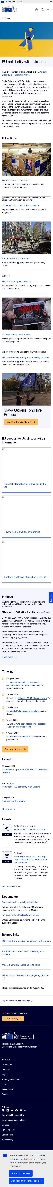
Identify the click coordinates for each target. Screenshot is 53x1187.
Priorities (6, 1069)
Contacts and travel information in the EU (25, 577)
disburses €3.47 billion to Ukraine (32, 698)
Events (5, 1094)
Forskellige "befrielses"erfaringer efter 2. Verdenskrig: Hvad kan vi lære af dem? (30, 859)
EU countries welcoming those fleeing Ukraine (25, 357)
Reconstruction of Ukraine (15, 258)
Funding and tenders (11, 1079)
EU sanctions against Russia (16, 281)
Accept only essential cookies (26, 1180)
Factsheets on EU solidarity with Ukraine (20, 902)
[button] (17, 1001)
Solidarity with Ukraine (13, 801)
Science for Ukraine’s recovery (29, 829)
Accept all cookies (20, 1173)
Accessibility (7, 1139)
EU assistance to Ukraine (14, 180)
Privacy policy (8, 1130)
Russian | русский (22, 75)
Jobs (4, 1084)
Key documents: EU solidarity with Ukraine (20, 915)
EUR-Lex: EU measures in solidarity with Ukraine (26, 941)
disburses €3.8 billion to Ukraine (24, 736)
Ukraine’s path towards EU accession (21, 205)
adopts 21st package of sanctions (25, 711)
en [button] (36, 9)
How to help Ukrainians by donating (22, 532)
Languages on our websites (14, 1120)
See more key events (15, 749)
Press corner (7, 1089)
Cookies (5, 1125)
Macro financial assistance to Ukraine (21, 965)
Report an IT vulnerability (13, 1115)
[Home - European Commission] (9, 8)
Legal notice (7, 1135)
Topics (7, 18)
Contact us (7, 1064)
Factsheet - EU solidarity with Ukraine (21, 786)
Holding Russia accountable (16, 334)
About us (6, 1059)
